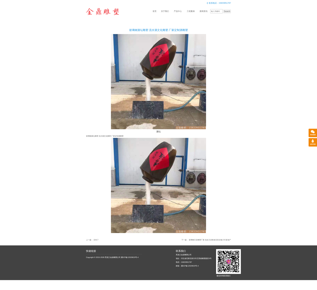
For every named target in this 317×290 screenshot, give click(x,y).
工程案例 (191, 11)
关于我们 (165, 11)
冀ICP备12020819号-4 (130, 257)
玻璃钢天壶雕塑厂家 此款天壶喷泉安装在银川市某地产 (210, 240)
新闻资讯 (204, 11)
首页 (155, 11)
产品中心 (178, 11)
